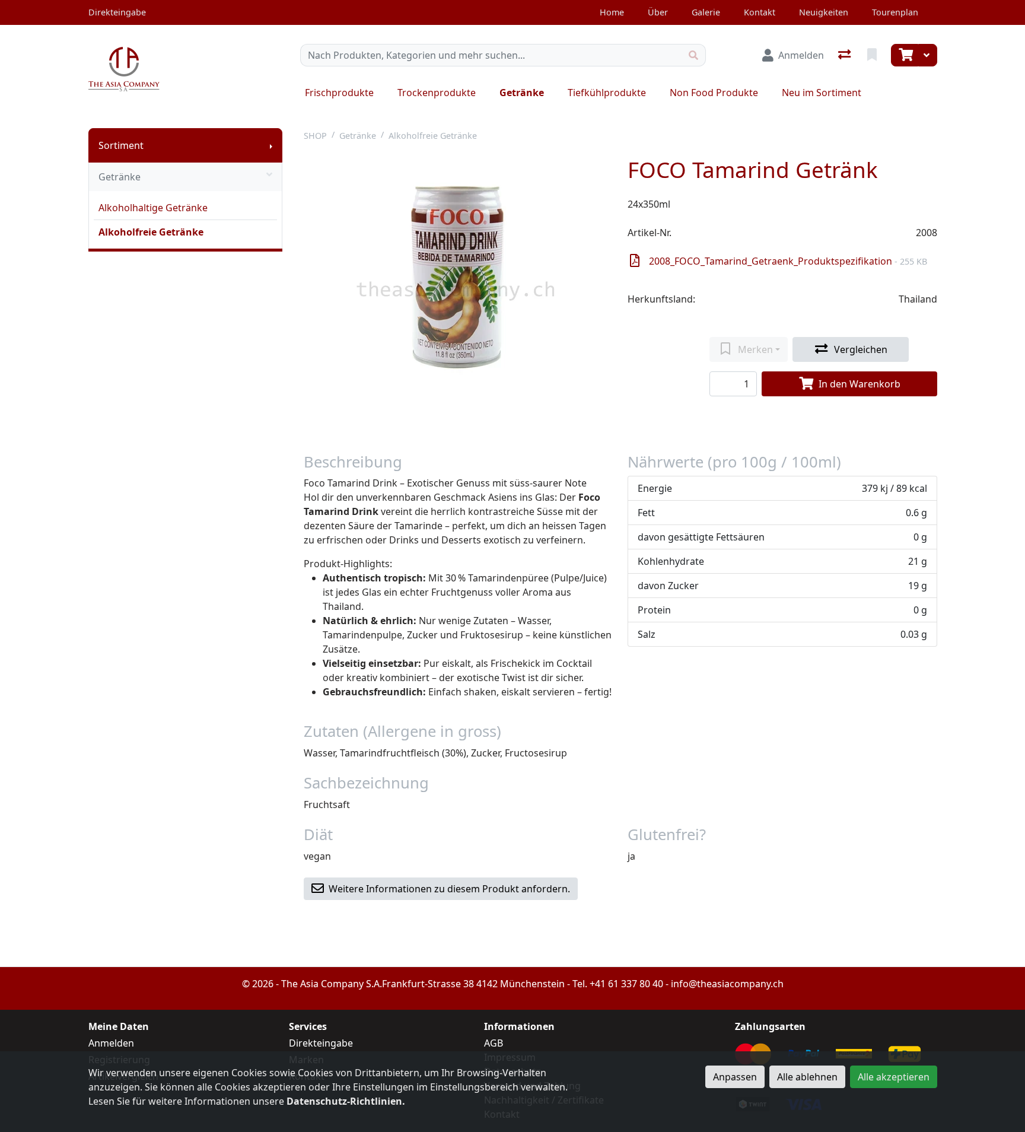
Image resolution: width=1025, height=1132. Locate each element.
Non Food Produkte (714, 92)
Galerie (706, 12)
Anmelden (111, 1043)
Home (612, 12)
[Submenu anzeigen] (271, 145)
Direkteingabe (321, 1043)
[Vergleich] (845, 55)
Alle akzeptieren (893, 1076)
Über (658, 12)
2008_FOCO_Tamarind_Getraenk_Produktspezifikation (788, 261)
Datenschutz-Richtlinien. (346, 1101)
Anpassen (735, 1076)
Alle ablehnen (807, 1076)
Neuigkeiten (823, 12)
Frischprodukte (339, 92)
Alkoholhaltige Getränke (153, 207)
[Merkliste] (873, 55)
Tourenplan (895, 12)
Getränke (521, 92)
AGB (493, 1043)
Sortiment (121, 145)
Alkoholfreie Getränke (150, 232)
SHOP (315, 135)
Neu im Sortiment (821, 92)
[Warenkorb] (904, 55)
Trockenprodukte (436, 92)
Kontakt (759, 12)
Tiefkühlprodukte (607, 92)
